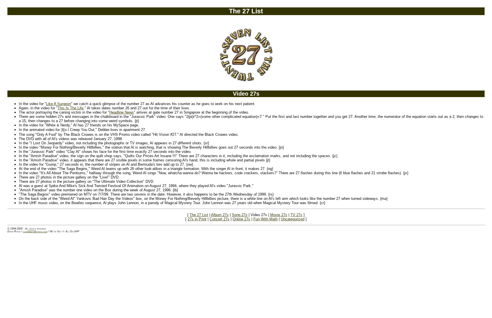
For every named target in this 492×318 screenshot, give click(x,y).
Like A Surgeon (58, 104)
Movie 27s (278, 215)
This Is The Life (70, 108)
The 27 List (199, 215)
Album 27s (220, 215)
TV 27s (296, 215)
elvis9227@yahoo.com (35, 231)
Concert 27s (219, 219)
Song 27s (239, 215)
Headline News (121, 112)
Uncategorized (292, 219)
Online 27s (241, 219)
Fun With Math (265, 219)
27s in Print (197, 219)
